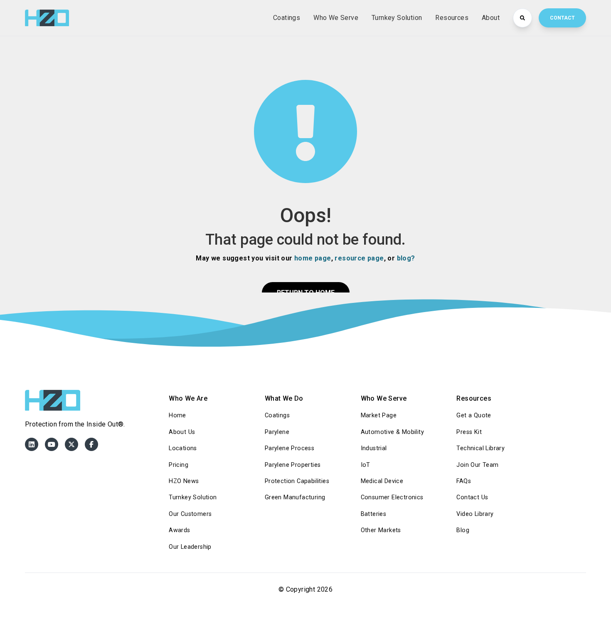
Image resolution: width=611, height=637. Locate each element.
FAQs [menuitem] (463, 481)
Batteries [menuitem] (374, 514)
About (491, 18)
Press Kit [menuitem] (469, 432)
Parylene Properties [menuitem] (293, 464)
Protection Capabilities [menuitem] (297, 481)
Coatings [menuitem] (277, 415)
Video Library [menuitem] (474, 514)
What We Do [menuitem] (284, 398)
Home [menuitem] (177, 415)
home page (312, 258)
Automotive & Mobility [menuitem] (392, 432)
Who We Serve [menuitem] (384, 398)
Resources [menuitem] (473, 398)
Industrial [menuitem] (374, 448)
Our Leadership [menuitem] (190, 546)
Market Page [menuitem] (379, 415)
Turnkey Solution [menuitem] (193, 497)
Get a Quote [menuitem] (473, 415)
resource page (359, 258)
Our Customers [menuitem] (190, 514)
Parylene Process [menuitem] (289, 448)
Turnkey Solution (397, 18)
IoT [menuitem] (365, 464)
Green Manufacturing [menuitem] (295, 497)
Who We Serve (335, 18)
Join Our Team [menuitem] (477, 464)
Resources (451, 18)
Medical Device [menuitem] (382, 481)
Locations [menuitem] (183, 448)
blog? (406, 258)
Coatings (286, 18)
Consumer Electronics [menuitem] (392, 497)
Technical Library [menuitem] (480, 448)
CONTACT (562, 18)
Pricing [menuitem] (178, 464)
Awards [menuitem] (179, 530)
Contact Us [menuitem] (472, 497)
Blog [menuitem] (462, 530)
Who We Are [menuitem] (188, 398)
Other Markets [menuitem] (381, 530)
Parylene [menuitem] (277, 432)
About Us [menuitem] (182, 432)
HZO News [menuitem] (184, 481)
